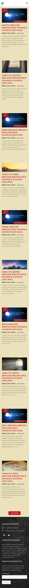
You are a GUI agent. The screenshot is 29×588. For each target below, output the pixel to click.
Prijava (6, 582)
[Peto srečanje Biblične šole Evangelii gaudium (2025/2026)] (14, 428)
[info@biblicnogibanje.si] (3, 528)
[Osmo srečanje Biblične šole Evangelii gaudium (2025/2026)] (14, 131)
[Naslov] (2, 3)
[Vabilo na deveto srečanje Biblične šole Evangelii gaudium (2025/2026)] (14, 80)
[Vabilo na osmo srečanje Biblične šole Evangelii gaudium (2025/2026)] (14, 180)
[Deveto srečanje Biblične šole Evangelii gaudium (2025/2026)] (14, 28)
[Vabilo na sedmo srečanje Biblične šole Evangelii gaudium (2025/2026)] (14, 277)
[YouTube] (9, 535)
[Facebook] (4, 535)
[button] (27, 3)
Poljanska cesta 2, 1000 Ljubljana (14, 531)
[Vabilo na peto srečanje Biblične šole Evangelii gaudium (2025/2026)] (14, 479)
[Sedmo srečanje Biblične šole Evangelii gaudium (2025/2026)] (14, 228)
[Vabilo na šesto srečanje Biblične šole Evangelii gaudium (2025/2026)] (14, 376)
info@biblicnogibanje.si (12, 528)
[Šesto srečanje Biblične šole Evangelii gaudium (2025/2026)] (14, 326)
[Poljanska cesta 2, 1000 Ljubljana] (3, 530)
